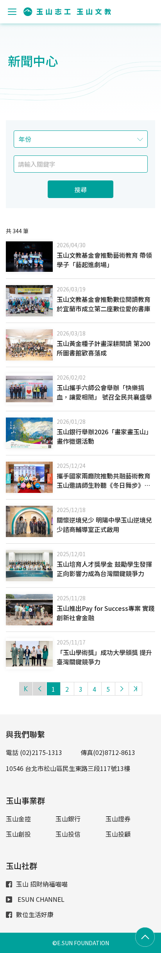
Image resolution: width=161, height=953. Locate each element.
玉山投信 (67, 834)
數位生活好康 (35, 914)
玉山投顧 (118, 834)
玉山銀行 (67, 818)
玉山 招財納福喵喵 (42, 884)
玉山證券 (118, 818)
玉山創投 (18, 834)
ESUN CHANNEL (40, 899)
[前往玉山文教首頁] (67, 12)
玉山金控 (18, 818)
